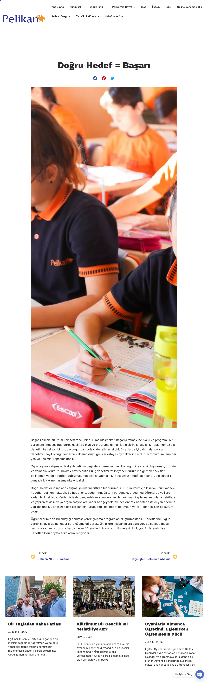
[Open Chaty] (199, 674)
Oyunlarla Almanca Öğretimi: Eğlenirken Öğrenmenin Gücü (166, 629)
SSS (168, 6)
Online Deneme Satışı (189, 6)
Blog (143, 6)
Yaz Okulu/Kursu (86, 16)
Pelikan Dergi (59, 16)
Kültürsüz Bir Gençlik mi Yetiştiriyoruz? (102, 626)
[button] (95, 78)
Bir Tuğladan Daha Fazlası (35, 624)
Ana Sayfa (58, 6)
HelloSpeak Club (114, 16)
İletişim (156, 6)
